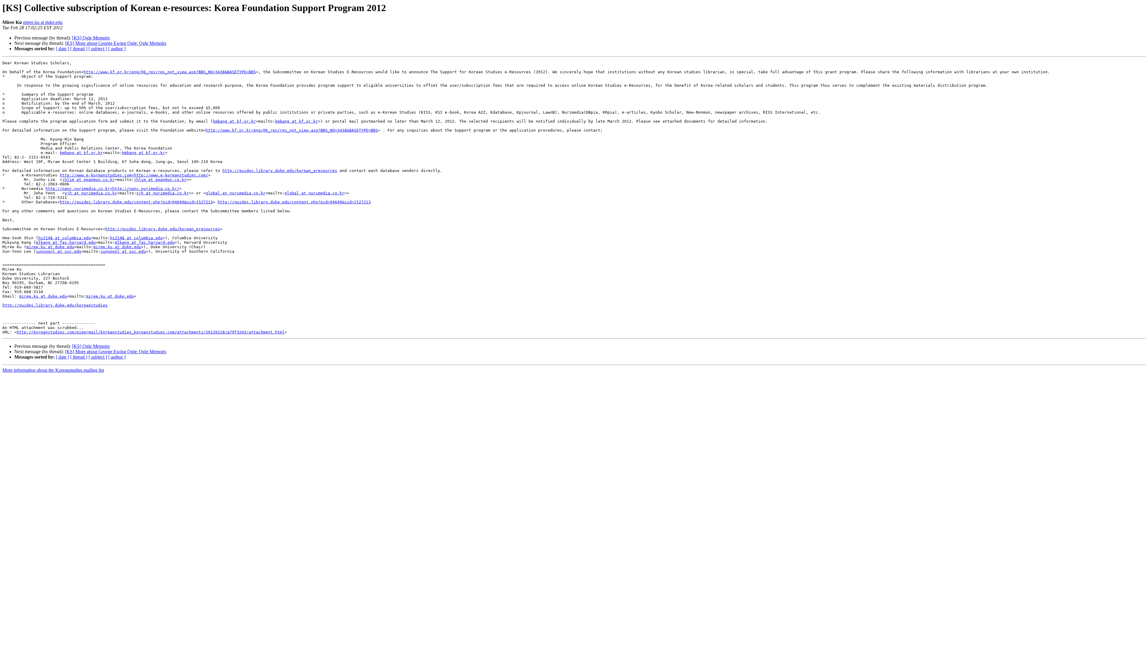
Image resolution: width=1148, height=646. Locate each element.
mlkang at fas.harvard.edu (66, 242)
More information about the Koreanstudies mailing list (53, 370)
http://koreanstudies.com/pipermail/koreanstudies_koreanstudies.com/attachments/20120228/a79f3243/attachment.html (151, 332)
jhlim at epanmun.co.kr (88, 179)
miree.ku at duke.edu (42, 22)
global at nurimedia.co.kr (235, 193)
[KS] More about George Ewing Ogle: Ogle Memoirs (115, 43)
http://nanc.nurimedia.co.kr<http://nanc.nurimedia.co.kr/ (112, 188)
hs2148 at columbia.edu (64, 238)
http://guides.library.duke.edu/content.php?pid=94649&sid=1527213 (136, 202)
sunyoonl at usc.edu (58, 251)
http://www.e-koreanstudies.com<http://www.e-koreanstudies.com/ (134, 175)
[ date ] (62, 48)
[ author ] (117, 48)
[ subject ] (97, 48)
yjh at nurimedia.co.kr (91, 193)
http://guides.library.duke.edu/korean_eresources (279, 170)
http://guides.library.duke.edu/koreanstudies (55, 305)
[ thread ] (78, 48)
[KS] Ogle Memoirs (91, 37)
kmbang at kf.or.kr (234, 121)
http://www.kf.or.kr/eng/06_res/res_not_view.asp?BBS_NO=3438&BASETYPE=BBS (170, 72)
